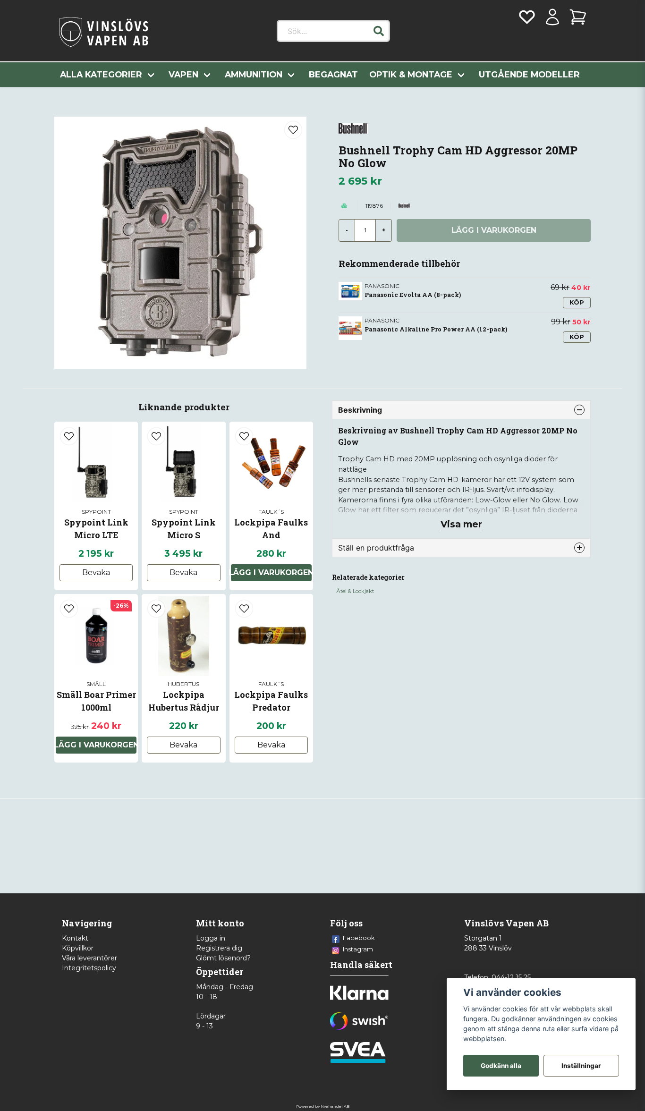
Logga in (210, 938)
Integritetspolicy (89, 968)
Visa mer (461, 524)
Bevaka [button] (96, 572)
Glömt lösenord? (223, 958)
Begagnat (333, 74)
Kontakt (75, 938)
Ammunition (253, 74)
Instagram (358, 949)
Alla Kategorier (101, 74)
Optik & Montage (410, 74)
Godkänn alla (501, 1065)
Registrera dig (219, 948)
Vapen (183, 74)
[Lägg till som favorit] (527, 17)
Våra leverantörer (89, 958)
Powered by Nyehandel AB (322, 1106)
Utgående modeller (529, 74)
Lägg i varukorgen (271, 572)
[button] (378, 31)
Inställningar (581, 1065)
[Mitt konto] (552, 17)
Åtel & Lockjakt (355, 591)
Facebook (359, 937)
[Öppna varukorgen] (578, 17)
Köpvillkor (77, 948)
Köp (576, 302)
